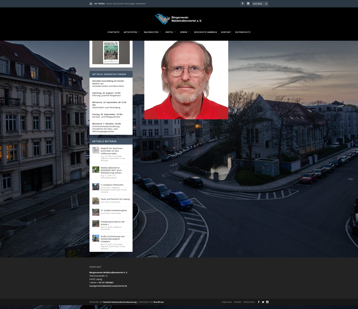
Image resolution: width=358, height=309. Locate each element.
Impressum (227, 302)
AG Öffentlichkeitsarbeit (109, 176)
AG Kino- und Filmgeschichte (107, 115)
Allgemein (105, 158)
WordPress (159, 302)
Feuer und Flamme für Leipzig (115, 199)
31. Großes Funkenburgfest (114, 210)
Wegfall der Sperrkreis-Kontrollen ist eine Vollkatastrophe (112, 151)
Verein (183, 32)
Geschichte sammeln (205, 32)
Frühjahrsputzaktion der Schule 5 (113, 223)
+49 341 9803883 (105, 282)
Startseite (113, 32)
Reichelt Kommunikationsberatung (120, 302)
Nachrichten (151, 32)
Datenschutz (242, 32)
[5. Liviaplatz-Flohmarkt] (95, 186)
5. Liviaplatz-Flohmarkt (112, 184)
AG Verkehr (117, 156)
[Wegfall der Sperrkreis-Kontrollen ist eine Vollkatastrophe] (95, 150)
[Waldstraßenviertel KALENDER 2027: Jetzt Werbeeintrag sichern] (95, 169)
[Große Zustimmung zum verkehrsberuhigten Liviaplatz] (95, 238)
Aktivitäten (130, 32)
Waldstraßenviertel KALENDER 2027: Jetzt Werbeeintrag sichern (111, 170)
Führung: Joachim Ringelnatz (106, 94)
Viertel (169, 32)
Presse (122, 158)
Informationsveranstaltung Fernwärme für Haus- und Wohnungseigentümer (106, 127)
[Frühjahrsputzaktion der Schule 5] (95, 223)
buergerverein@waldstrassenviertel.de (108, 286)
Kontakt (226, 32)
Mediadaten (105, 190)
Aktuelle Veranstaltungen (109, 74)
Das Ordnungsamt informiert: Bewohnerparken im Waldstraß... (134, 3)
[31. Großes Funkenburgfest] (95, 212)
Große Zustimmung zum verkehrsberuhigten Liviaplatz (113, 239)
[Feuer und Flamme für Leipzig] (95, 200)
